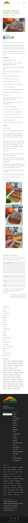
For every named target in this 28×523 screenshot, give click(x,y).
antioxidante (19, 363)
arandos (5, 365)
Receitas (5, 339)
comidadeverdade (7, 370)
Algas (4, 363)
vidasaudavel (10, 388)
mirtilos (4, 377)
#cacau (4, 361)
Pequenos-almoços (7, 337)
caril (16, 368)
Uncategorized (6, 355)
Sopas (4, 351)
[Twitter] (7, 37)
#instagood (20, 361)
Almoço (4, 309)
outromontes (17, 377)
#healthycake (14, 361)
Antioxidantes (6, 313)
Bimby (9, 365)
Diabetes (5, 324)
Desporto (5, 320)
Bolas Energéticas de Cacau (10, 501)
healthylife (21, 372)
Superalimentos (16, 386)
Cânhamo (19, 370)
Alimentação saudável (11, 363)
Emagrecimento (6, 328)
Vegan (22, 386)
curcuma (14, 370)
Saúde (4, 386)
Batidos (4, 315)
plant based (20, 381)
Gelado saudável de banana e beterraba (13, 503)
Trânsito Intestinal (7, 353)
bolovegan (5, 368)
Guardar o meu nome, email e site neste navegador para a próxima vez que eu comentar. (13, 290)
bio (12, 365)
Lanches (5, 333)
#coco (9, 361)
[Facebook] (4, 37)
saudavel (21, 384)
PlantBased (14, 381)
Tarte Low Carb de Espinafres (11, 505)
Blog (21, 365)
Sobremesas (6, 348)
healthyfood (15, 372)
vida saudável (17, 388)
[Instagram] (12, 37)
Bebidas (5, 317)
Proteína (5, 384)
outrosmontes (6, 379)
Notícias (5, 335)
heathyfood (11, 374)
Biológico (16, 365)
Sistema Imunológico (8, 346)
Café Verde (11, 368)
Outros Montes (13, 379)
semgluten (9, 386)
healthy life (5, 374)
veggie (4, 388)
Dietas (4, 326)
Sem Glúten (5, 344)
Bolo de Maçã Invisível (9, 510)
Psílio (17, 384)
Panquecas (20, 379)
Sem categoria (6, 342)
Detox (4, 322)
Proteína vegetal (11, 384)
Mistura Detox (10, 377)
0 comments (12, 15)
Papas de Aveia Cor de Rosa (10, 507)
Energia (4, 331)
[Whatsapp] (10, 37)
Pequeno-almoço (6, 381)
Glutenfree (9, 372)
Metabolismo (17, 374)
